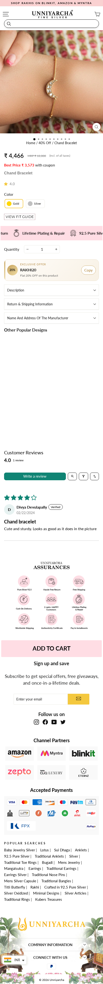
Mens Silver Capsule (20, 881)
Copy (88, 270)
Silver (73, 856)
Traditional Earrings (61, 868)
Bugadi (47, 862)
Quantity (11, 249)
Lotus (44, 850)
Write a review (34, 476)
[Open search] (72, 476)
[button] (7, 184)
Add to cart (26, 420)
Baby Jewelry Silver (19, 850)
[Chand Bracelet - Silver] (29, 409)
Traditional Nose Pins (48, 874)
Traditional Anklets (49, 856)
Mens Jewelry (69, 862)
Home (31, 143)
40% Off (45, 143)
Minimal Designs (46, 893)
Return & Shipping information (30, 304)
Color (8, 194)
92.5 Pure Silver (16, 856)
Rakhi (34, 887)
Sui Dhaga (62, 850)
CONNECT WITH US (50, 957)
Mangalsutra (13, 868)
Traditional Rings (17, 899)
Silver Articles (75, 893)
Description (15, 290)
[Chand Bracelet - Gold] (23, 409)
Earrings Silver (15, 874)
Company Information (50, 945)
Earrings (35, 868)
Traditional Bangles (56, 881)
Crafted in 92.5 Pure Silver (65, 887)
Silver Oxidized (16, 893)
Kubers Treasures (48, 899)
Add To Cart (51, 648)
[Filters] (83, 476)
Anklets (81, 850)
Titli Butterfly (14, 887)
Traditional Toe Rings (20, 862)
